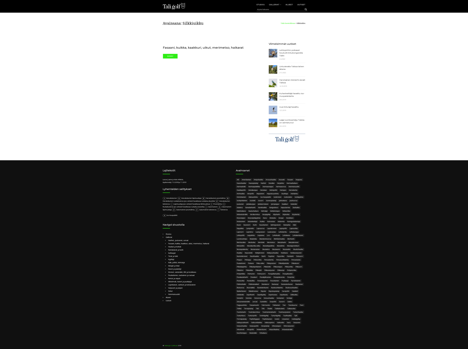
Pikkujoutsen (271, 263)
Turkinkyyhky (264, 316)
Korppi (281, 218)
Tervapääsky (248, 308)
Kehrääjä (264, 211)
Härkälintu (294, 194)
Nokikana (284, 253)
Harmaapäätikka (254, 187)
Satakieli (295, 291)
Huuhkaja (285, 194)
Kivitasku (273, 218)
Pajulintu (271, 256)
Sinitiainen (280, 298)
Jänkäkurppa (250, 204)
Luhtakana (286, 235)
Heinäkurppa (253, 190)
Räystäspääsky (274, 291)
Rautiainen (299, 284)
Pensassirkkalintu (282, 260)
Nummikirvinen (242, 256)
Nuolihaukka (254, 256)
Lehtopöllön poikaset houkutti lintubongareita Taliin (291, 53)
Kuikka (262, 221)
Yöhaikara (263, 333)
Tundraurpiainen (284, 312)
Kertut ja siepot (174, 278)
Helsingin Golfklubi (171, 345)
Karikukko (296, 207)
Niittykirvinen (259, 253)
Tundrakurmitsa (254, 312)
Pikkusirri (299, 267)
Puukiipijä (285, 281)
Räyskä (263, 291)
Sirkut (170, 291)
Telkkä (239, 308)
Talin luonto (266, 305)
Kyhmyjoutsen (276, 225)
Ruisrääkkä (250, 288)
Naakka (239, 253)
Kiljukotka (286, 214)
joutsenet (240, 204)
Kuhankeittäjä (252, 221)
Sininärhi (240, 298)
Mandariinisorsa (265, 239)
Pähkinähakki (241, 284)
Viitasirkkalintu (274, 329)
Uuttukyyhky (296, 319)
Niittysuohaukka (272, 253)
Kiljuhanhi (276, 214)
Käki (294, 225)
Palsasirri (299, 256)
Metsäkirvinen (293, 242)
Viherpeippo (276, 326)
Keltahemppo (275, 211)
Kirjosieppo (241, 218)
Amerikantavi (246, 180)
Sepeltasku (284, 295)
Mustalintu (280, 246)
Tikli (257, 308)
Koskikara (289, 218)
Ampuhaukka (258, 180)
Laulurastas (272, 232)
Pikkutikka (249, 270)
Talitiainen (276, 305)
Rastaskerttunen (287, 284)
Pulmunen (251, 274)
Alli (238, 180)
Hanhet (263, 183)
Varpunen (296, 322)
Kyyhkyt (171, 259)
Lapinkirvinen (271, 228)
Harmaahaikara (292, 183)
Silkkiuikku (294, 295)
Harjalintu (280, 183)
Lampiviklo (250, 228)
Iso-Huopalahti (266, 197)
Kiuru (265, 218)
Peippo (239, 260)
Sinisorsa (257, 298)
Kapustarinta (285, 207)
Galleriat (274, 5)
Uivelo (277, 319)
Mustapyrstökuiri (293, 246)
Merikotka (251, 242)
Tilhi (263, 308)
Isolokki (252, 200)
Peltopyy (248, 260)
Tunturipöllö (252, 316)
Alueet (289, 5)
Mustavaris (276, 249)
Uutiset (301, 5)
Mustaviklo (286, 249)
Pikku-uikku (260, 263)
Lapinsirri (240, 232)
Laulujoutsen (260, 232)
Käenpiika (286, 225)
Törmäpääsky (242, 319)
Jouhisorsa (293, 200)
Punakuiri (254, 277)
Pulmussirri (261, 274)
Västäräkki (253, 333)
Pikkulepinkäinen (255, 267)
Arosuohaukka (271, 180)
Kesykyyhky (266, 214)
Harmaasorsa (281, 187)
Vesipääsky (265, 326)
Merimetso (271, 242)
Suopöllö (273, 302)
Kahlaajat (172, 253)
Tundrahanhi (241, 312)
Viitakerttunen (261, 329)
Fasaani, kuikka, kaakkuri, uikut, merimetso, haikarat (203, 47)
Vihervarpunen (289, 326)
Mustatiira (266, 249)
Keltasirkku (286, 211)
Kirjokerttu (295, 214)
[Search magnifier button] (305, 9)
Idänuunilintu (253, 197)
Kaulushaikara (253, 211)
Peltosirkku (257, 260)
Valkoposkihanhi (242, 322)
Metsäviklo (240, 246)
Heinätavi (263, 190)
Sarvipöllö (285, 291)
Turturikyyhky (275, 316)
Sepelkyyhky (261, 295)
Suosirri (282, 302)
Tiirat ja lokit (173, 256)
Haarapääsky (253, 183)
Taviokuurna (292, 305)
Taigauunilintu (242, 305)
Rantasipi (275, 284)
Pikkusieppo (278, 267)
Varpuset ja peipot (175, 288)
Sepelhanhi (250, 295)
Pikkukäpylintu (242, 267)
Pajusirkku (280, 256)
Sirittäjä (289, 298)
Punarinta (291, 277)
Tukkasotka (291, 308)
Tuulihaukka (287, 316)
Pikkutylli (259, 270)
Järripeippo (275, 204)
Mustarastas (255, 249)
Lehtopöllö (240, 235)
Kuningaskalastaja (293, 221)
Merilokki (261, 242)
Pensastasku (296, 260)
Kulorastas (271, 221)
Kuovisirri (247, 225)
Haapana (299, 180)
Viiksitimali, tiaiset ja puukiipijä (180, 281)
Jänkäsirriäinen (263, 204)
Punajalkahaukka (274, 274)
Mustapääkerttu (242, 249)
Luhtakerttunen (298, 235)
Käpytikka (240, 228)
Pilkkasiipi (281, 270)
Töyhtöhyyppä (254, 319)
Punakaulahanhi (242, 277)
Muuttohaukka (298, 249)
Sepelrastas (273, 295)
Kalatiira (240, 207)
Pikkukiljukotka (284, 263)
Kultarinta (281, 221)
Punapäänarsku (279, 277)
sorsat (255, 302)
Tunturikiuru (241, 316)
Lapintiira (249, 232)
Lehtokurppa (294, 232)
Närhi (263, 256)
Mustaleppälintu (268, 246)
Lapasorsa (260, 228)
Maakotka (253, 239)
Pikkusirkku (289, 267)
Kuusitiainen (263, 225)
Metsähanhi (282, 242)
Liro (268, 235)
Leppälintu (251, 235)
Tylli (295, 316)
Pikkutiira (240, 270)
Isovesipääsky (271, 200)
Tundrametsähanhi (269, 312)
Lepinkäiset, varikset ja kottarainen (182, 285)
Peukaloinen (241, 263)
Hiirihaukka (240, 194)
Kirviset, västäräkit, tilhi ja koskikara (182, 272)
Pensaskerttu (268, 260)
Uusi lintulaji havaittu (289, 107)
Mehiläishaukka (279, 239)
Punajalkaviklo (287, 274)
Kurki (255, 225)
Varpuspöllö (254, 326)
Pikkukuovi (295, 263)
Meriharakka (241, 242)
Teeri (301, 305)
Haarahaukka (241, 183)
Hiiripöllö (250, 194)
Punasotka (240, 281)
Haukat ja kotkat (174, 247)
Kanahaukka (262, 207)
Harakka (271, 183)
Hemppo (283, 190)
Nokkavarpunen (296, 253)
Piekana (251, 263)
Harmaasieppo (268, 187)
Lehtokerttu (283, 232)
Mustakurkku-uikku (253, 246)
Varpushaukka (242, 326)
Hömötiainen (241, 197)
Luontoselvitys (242, 239)
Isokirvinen (277, 197)
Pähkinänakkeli (254, 284)
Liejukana (261, 235)
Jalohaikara (283, 200)
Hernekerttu (293, 190)
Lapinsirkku (294, 228)
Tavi (284, 305)
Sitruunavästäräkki (243, 302)
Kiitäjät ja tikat (174, 266)
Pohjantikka (241, 274)
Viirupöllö (250, 329)
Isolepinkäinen (242, 200)
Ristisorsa (240, 288)
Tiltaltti (269, 308)
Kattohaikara (241, 211)
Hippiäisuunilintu (273, 194)
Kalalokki (294, 204)
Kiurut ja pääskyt (174, 269)
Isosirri (260, 200)
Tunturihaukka (298, 312)
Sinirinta (248, 298)
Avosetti (282, 180)
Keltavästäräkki (242, 214)
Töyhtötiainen (267, 319)
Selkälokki (240, 295)
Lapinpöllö (283, 228)
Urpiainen (285, 319)
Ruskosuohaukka (291, 288)
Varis (289, 322)
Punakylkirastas (265, 277)
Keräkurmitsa (255, 214)
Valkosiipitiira (269, 322)
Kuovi (239, 225)
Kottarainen (241, 221)
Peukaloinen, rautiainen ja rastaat (181, 275)
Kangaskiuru (273, 207)
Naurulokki (248, 253)
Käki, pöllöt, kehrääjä (176, 262)
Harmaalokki (241, 187)
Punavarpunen (263, 281)
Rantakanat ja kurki (175, 250)
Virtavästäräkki (287, 329)
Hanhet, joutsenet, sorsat (178, 240)
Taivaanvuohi (254, 305)
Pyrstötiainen (295, 281)
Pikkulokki (267, 267)
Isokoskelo (288, 197)
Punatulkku (251, 281)
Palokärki (290, 256)
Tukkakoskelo (279, 308)
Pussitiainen (274, 281)
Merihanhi (291, 239)
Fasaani (290, 180)
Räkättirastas (253, 291)
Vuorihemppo (242, 333)
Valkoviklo (280, 322)
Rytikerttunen (241, 291)
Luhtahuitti (276, 235)
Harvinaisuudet (174, 294)
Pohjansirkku (291, 270)
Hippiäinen (260, 194)
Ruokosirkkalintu (277, 288)
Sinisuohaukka (269, 298)
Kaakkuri (285, 204)
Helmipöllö (273, 190)
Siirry (170, 56)
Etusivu (261, 5)
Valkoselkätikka (256, 322)
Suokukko (263, 302)
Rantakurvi (265, 284)
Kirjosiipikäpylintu (254, 218)
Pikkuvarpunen (269, 270)
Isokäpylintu (299, 197)
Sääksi (290, 302)
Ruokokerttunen (262, 288)
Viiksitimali (240, 329)
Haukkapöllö (241, 190)
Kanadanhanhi (250, 207)
